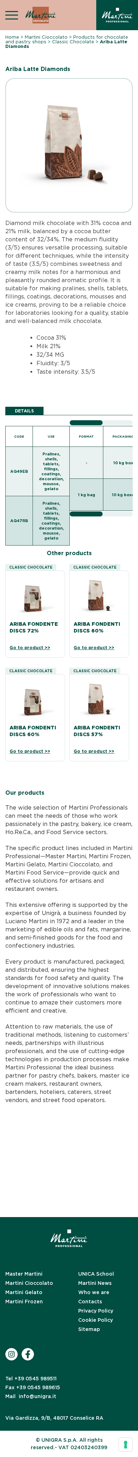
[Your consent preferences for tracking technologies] (125, 1444)
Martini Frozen (24, 1301)
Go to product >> (30, 647)
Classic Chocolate (73, 41)
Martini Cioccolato (46, 37)
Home (12, 37)
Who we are (93, 1292)
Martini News (94, 1283)
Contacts (90, 1301)
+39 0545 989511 (31, 1378)
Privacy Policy (95, 1311)
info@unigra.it (30, 1396)
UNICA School (96, 1274)
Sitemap (89, 1329)
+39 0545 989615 (32, 1387)
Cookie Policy (95, 1320)
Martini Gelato (23, 1292)
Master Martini (23, 1274)
